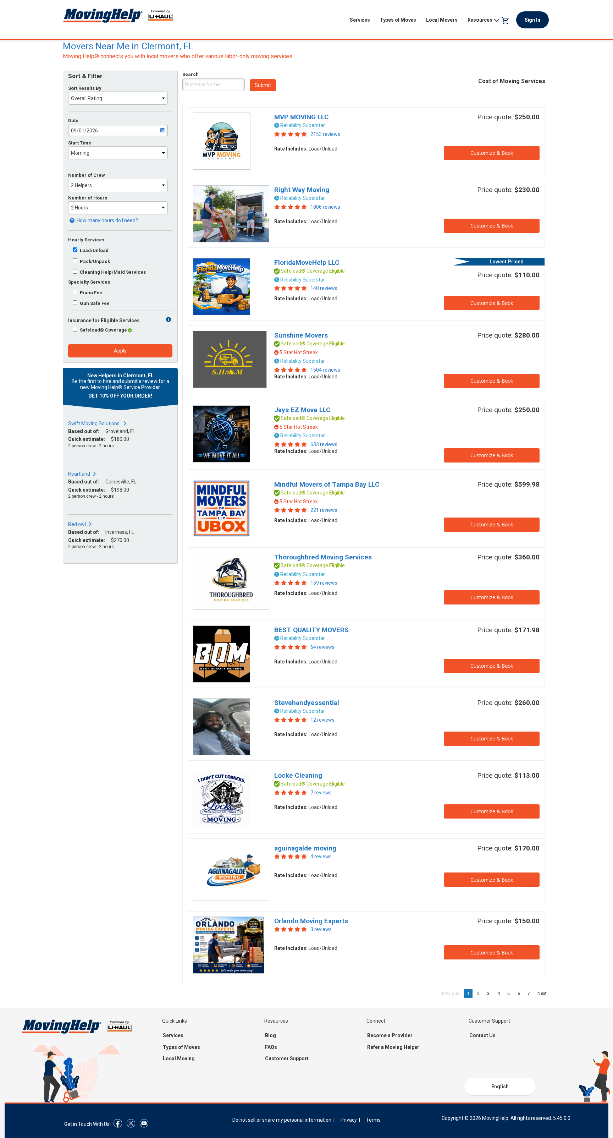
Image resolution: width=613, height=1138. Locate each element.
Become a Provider (390, 1035)
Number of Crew (86, 175)
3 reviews (321, 929)
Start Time (79, 143)
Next (543, 993)
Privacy (349, 1120)
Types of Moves (398, 20)
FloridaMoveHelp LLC (306, 262)
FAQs (271, 1047)
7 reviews (321, 792)
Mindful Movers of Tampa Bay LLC (327, 484)
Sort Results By (84, 88)
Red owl (77, 524)
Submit (263, 85)
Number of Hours (87, 198)
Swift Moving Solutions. (94, 423)
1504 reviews (325, 370)
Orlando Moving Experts (311, 921)
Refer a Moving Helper (393, 1047)
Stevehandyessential (306, 703)
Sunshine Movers (301, 335)
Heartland (79, 474)
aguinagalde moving (305, 848)
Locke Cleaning (298, 775)
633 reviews (323, 444)
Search (190, 74)
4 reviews (321, 856)
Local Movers (442, 20)
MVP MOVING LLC (301, 117)
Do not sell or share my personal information (281, 1120)
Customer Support (287, 1058)
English (500, 1086)
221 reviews (323, 510)
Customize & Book (491, 152)
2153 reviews (325, 134)
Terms (373, 1120)
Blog (270, 1035)
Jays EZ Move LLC (302, 410)
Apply (120, 351)
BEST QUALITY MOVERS (311, 630)
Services (360, 20)
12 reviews (322, 720)
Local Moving (179, 1058)
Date (73, 120)
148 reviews (323, 288)
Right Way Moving (301, 190)
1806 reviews (325, 207)
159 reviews (323, 583)
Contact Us (482, 1035)
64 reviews (322, 647)
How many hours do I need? (107, 220)
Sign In (532, 20)
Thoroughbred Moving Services (323, 557)
